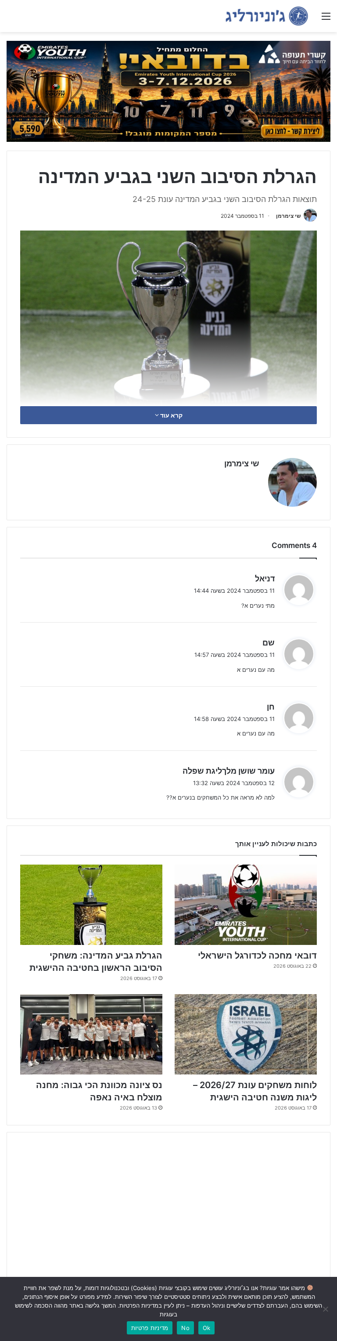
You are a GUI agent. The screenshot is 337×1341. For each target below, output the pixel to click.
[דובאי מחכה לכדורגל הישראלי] (246, 905)
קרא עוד (171, 415)
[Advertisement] (168, 1207)
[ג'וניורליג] (266, 16)
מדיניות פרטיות (149, 1327)
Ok (207, 1327)
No (185, 1327)
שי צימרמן (288, 216)
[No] (326, 1309)
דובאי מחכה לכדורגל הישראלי (257, 955)
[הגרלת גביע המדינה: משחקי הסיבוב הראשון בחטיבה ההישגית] (91, 905)
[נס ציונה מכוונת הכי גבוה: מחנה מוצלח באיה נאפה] (91, 1034)
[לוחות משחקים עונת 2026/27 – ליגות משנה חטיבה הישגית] (246, 1034)
